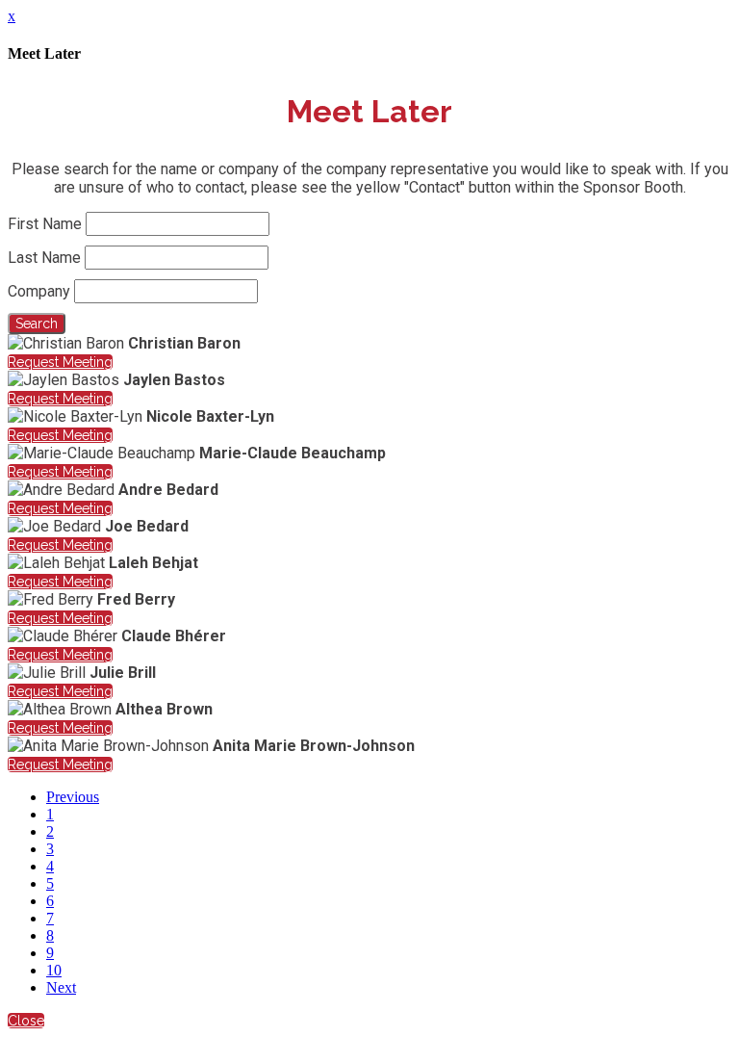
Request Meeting (60, 362)
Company (39, 291)
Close (26, 1020)
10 (54, 970)
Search (36, 323)
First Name (45, 224)
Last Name (44, 257)
